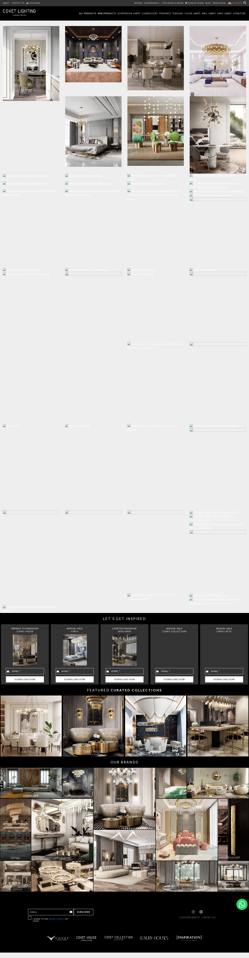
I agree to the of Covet (50, 920)
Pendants (165, 13)
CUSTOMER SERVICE (189, 917)
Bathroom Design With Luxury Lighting (93, 421)
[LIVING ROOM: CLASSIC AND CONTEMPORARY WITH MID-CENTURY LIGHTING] (154, 344)
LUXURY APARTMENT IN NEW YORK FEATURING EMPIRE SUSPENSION (218, 507)
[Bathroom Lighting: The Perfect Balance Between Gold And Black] (91, 305)
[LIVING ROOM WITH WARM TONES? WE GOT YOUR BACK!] (216, 593)
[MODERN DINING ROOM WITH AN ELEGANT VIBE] (216, 424)
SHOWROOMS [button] (151, 3)
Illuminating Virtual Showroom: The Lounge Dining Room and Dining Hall (31, 178)
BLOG (208, 3)
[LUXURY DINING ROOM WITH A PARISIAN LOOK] (216, 516)
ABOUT (6, 3)
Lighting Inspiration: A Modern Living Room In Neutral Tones (93, 171)
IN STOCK (236, 3)
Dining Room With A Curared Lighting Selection (155, 265)
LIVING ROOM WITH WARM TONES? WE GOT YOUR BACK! (218, 590)
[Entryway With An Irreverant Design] (154, 426)
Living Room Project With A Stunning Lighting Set (31, 421)
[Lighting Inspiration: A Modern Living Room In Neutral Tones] (91, 174)
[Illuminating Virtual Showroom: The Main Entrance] (154, 181)
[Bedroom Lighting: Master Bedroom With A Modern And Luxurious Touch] (216, 193)
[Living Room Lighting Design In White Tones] (216, 175)
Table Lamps (224, 13)
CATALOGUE (34, 3)
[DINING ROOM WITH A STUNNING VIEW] (154, 546)
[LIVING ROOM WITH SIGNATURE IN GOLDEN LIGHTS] (154, 595)
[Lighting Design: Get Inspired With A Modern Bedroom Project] (91, 129)
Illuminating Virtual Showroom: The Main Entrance (155, 178)
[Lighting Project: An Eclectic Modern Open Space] (216, 59)
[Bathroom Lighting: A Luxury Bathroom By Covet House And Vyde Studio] (216, 230)
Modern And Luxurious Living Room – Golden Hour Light (218, 265)
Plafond (178, 13)
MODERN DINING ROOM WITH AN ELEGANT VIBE (218, 421)
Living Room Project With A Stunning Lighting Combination (31, 269)
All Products (87, 13)
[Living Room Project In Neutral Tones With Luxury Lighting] (154, 272)
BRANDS (138, 3)
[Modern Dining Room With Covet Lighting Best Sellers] (216, 132)
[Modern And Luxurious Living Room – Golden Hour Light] (216, 268)
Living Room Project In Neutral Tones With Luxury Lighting (156, 269)
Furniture (239, 13)
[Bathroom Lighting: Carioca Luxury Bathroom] (154, 193)
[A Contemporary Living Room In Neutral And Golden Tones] (216, 599)
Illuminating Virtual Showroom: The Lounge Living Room (93, 178)
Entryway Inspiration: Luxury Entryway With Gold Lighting (31, 265)
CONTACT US (18, 3)
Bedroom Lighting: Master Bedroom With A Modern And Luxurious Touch (218, 190)
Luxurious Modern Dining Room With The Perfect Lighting (31, 171)
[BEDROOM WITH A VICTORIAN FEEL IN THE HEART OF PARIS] (91, 550)
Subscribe (83, 912)
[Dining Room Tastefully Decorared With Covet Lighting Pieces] (154, 129)
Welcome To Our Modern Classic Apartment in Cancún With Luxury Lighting (218, 185)
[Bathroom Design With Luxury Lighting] (91, 424)
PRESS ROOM (219, 3)
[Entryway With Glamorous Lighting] (216, 381)
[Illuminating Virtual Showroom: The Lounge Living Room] (91, 181)
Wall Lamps (209, 13)
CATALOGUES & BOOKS (172, 3)
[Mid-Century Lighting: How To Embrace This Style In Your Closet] (91, 191)
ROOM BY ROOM (195, 3)
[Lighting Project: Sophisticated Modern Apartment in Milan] (154, 56)
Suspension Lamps (128, 13)
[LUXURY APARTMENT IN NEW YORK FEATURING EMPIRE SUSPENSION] (216, 510)
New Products (107, 13)
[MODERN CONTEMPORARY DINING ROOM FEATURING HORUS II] (216, 559)
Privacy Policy (57, 919)
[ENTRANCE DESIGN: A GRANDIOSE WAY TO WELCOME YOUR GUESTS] (216, 467)
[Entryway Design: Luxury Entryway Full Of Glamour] (216, 305)
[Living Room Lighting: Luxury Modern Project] (91, 52)
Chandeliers (150, 13)
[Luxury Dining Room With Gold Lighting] (91, 268)
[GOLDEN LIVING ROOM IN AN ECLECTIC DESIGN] (216, 524)
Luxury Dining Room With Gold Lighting (93, 265)
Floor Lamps (192, 13)
